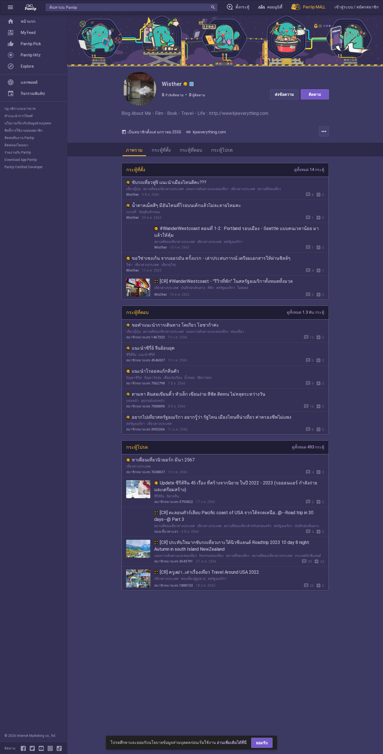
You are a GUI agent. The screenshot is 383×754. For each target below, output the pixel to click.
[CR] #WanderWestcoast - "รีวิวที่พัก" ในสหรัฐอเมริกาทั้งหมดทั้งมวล (226, 281)
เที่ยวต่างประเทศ (243, 189)
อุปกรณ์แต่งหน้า (153, 401)
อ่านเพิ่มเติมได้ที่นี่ (232, 742)
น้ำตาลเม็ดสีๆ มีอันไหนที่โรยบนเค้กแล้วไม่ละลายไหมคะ (186, 205)
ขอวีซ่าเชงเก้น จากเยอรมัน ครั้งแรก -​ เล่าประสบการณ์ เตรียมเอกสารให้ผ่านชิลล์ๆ (211, 258)
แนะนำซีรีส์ (147, 355)
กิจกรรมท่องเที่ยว (211, 556)
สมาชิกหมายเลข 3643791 (173, 561)
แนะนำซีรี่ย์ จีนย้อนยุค (153, 348)
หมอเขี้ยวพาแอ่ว (166, 532)
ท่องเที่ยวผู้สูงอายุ (193, 579)
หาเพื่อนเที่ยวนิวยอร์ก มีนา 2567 (163, 460)
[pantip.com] (30, 7)
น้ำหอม (189, 378)
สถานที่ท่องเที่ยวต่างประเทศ (163, 189)
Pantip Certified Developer (23, 167)
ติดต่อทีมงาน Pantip (19, 138)
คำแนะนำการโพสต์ (18, 116)
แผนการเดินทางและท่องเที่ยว (207, 189)
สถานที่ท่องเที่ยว (269, 189)
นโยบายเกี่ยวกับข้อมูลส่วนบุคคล (27, 123)
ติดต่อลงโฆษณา (16, 145)
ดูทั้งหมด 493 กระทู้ (308, 447)
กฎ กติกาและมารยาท (20, 109)
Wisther (132, 195)
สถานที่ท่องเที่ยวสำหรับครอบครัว (247, 526)
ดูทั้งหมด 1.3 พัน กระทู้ (305, 312)
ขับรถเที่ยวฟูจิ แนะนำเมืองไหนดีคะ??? (169, 182)
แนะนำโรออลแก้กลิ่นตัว (155, 371)
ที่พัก (210, 288)
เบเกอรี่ (131, 212)
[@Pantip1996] (33, 748)
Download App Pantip (20, 160)
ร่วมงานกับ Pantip (17, 152)
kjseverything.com (206, 132)
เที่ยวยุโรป (168, 265)
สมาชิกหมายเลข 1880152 (173, 585)
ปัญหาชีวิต (134, 378)
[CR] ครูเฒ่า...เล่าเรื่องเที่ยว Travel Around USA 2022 (209, 572)
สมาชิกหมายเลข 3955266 (145, 429)
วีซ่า (129, 265)
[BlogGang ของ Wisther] (191, 84)
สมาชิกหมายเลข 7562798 (145, 383)
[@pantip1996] (59, 748)
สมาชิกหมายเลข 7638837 (145, 472)
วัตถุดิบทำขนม (149, 212)
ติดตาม (315, 94)
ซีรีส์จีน (131, 355)
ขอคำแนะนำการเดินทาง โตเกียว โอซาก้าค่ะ (175, 325)
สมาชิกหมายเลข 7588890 (145, 406)
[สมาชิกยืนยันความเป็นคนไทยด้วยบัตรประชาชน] (185, 84)
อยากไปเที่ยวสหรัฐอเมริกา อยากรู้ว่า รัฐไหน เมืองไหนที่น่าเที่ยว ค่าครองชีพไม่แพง (211, 417)
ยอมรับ (262, 743)
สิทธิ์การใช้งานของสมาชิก (23, 131)
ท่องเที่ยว (237, 332)
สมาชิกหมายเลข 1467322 (145, 337)
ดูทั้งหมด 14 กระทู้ (309, 170)
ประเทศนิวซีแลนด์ (308, 556)
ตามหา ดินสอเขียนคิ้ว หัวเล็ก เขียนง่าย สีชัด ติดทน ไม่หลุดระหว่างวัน (198, 394)
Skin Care (204, 378)
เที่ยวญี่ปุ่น (133, 189)
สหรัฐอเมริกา (233, 242)
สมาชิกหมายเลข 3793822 (173, 502)
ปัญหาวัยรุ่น (152, 378)
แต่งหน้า (132, 401)
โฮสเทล (242, 288)
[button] (10, 7)
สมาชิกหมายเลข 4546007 (145, 360)
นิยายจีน (173, 496)
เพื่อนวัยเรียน (172, 378)
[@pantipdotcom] (51, 748)
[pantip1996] (42, 748)
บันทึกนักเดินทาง (193, 288)
